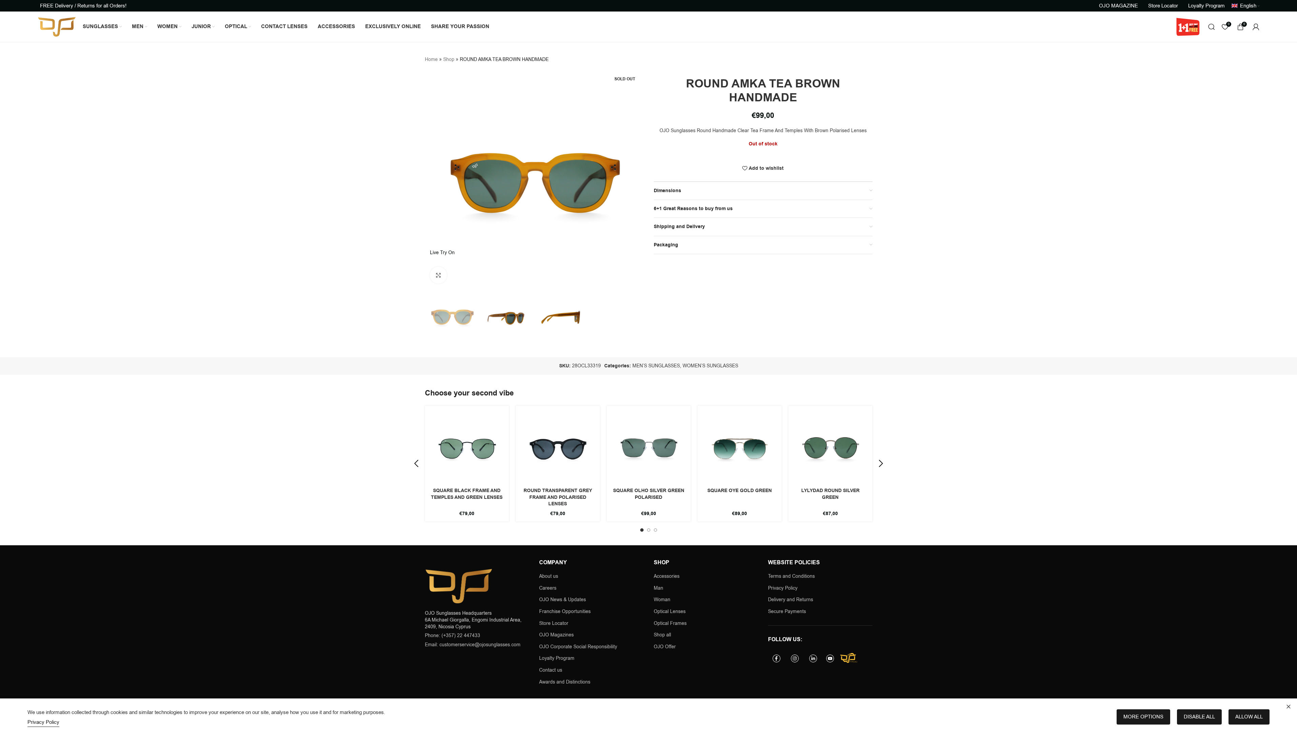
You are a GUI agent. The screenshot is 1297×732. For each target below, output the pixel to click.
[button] (416, 463)
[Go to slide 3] (655, 530)
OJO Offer (665, 647)
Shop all (662, 635)
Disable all (1199, 716)
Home (431, 59)
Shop (448, 59)
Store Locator (553, 623)
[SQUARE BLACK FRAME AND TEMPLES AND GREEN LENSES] (467, 448)
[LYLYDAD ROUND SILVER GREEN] (830, 448)
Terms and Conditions (791, 576)
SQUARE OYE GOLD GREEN (739, 490)
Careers (547, 588)
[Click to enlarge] (438, 275)
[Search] (1211, 27)
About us (548, 576)
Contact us (550, 670)
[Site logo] (57, 26)
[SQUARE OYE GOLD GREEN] (740, 448)
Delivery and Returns (790, 599)
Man (658, 588)
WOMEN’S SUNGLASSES (710, 366)
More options (1143, 716)
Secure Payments (787, 611)
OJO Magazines (556, 635)
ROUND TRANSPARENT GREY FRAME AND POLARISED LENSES (558, 497)
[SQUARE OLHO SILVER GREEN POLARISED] (649, 448)
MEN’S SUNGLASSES (656, 366)
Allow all (1249, 716)
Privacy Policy (783, 588)
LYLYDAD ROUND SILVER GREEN (830, 494)
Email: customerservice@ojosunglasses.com (472, 645)
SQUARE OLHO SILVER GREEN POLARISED (648, 494)
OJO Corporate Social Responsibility (578, 647)
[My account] (1256, 27)
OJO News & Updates (562, 599)
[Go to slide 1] (642, 530)
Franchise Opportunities (565, 611)
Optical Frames (670, 623)
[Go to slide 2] (648, 530)
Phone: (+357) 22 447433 (452, 635)
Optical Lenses (670, 611)
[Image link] (459, 586)
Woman (662, 599)
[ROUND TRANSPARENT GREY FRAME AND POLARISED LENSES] (558, 448)
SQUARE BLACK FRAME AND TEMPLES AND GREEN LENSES (467, 494)
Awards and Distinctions (564, 682)
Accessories (667, 576)
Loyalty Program (556, 658)
